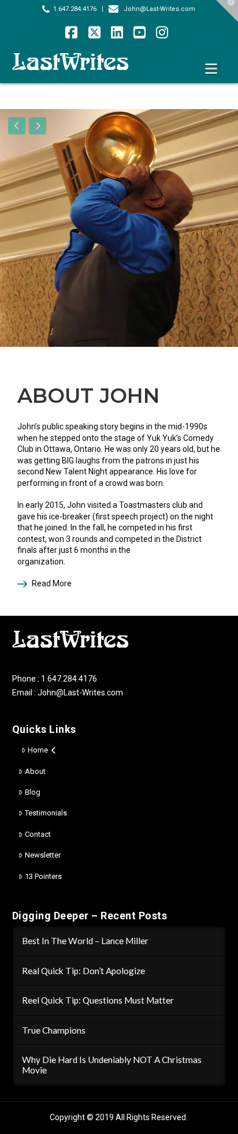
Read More (52, 583)
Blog (32, 792)
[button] (211, 69)
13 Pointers (43, 876)
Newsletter (43, 855)
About (35, 771)
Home (38, 750)
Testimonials (46, 813)
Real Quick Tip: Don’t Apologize (83, 970)
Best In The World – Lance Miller (85, 940)
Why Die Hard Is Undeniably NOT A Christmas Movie (112, 1065)
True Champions (53, 1030)
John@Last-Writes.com (159, 9)
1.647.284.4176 (74, 9)
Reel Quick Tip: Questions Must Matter (98, 1000)
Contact (38, 834)
